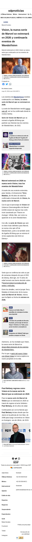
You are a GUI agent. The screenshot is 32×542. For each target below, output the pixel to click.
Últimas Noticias (7, 14)
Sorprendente (6, 509)
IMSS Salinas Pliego (8, 17)
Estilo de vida (6, 495)
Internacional (22, 14)
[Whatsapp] (10, 84)
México (15, 14)
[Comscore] (16, 467)
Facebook (5, 526)
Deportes (5, 500)
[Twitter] (7, 84)
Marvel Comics (6, 25)
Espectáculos (6, 514)
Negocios (5, 505)
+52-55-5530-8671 (21, 481)
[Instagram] (19, 459)
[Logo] (16, 11)
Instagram (5, 535)
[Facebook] (3, 84)
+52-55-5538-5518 (21, 477)
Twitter (4, 530)
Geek (3, 518)
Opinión (4, 491)
